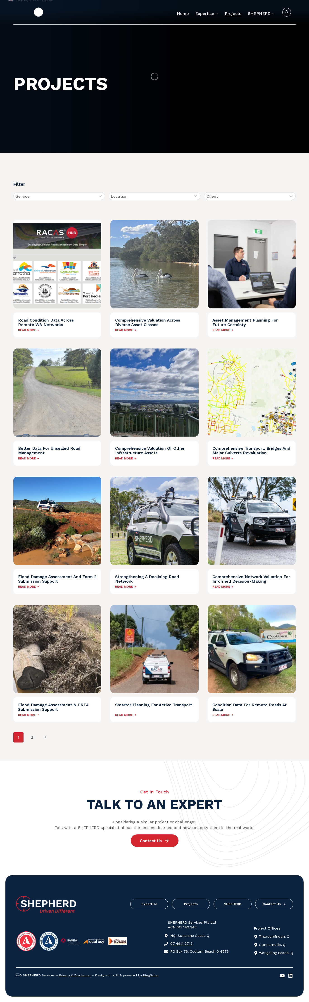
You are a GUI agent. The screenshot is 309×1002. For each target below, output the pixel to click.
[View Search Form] (286, 12)
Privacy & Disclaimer (75, 975)
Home (183, 13)
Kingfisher (151, 975)
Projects (233, 13)
